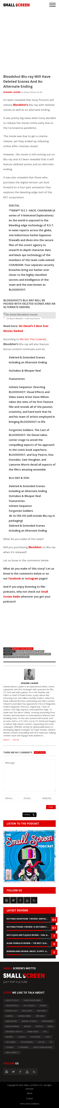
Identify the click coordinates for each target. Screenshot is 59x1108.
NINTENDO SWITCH (14, 1031)
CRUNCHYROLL (12, 1005)
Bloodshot (19, 654)
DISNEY (43, 1005)
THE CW (41, 1042)
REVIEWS (9, 1037)
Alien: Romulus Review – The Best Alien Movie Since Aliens (29, 943)
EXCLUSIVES (27, 1011)
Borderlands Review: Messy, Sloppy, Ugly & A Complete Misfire (29, 951)
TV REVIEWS (23, 1047)
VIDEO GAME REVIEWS (43, 1047)
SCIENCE (21, 1037)
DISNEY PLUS (11, 1011)
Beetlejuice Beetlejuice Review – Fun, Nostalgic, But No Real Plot (29, 935)
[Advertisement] (29, 39)
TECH (48, 1037)
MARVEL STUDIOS (29, 1021)
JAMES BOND (11, 1021)
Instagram (31, 578)
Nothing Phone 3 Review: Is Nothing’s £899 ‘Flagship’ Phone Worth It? (29, 927)
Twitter (16, 740)
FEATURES (41, 1011)
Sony (47, 654)
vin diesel (24, 657)
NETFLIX (39, 1026)
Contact (29, 1098)
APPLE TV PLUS (12, 1000)
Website (6, 740)
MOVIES (20, 651)
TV (51, 1042)
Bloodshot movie (35, 654)
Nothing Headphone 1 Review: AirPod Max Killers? (29, 918)
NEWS (41, 651)
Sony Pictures (10, 657)
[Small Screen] (16, 4)
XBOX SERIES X (12, 1052)
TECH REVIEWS (27, 1042)
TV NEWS (9, 1047)
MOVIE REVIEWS (12, 1026)
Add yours (39, 752)
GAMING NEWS (24, 1016)
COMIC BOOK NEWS (32, 1000)
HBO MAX (40, 1016)
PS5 (45, 1031)
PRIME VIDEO (32, 1031)
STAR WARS (35, 1037)
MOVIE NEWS (31, 651)
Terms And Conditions (29, 1103)
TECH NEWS (11, 1042)
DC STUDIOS (29, 1005)
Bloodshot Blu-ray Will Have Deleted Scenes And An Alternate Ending (26, 81)
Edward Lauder (11, 92)
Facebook (14, 578)
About (29, 1093)
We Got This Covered (33, 339)
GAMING (9, 1016)
